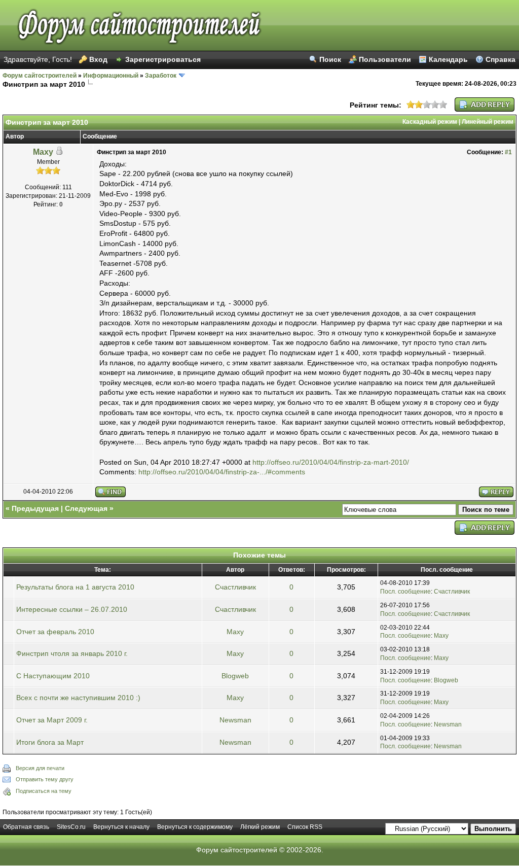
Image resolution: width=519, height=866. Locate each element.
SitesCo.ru (71, 826)
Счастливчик (235, 587)
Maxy (43, 152)
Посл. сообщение (405, 591)
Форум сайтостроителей (40, 75)
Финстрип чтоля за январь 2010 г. (72, 653)
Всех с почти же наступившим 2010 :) (78, 698)
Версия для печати (40, 768)
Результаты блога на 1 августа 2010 (75, 587)
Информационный (110, 75)
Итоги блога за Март (50, 742)
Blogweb (235, 676)
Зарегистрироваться (163, 59)
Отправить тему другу (44, 779)
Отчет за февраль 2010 (55, 632)
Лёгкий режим (260, 826)
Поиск (330, 59)
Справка (500, 59)
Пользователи (385, 59)
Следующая (86, 508)
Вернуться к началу (121, 826)
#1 (508, 152)
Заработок (160, 75)
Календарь (448, 59)
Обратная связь (26, 826)
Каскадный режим (429, 121)
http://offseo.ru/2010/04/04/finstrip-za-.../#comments (221, 472)
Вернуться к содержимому (195, 826)
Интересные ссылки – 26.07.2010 (71, 609)
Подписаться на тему (43, 791)
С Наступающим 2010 (53, 676)
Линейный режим (487, 121)
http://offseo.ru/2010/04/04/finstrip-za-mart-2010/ (330, 462)
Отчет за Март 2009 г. (52, 720)
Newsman (235, 720)
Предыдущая (35, 508)
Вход (98, 59)
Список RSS (304, 826)
